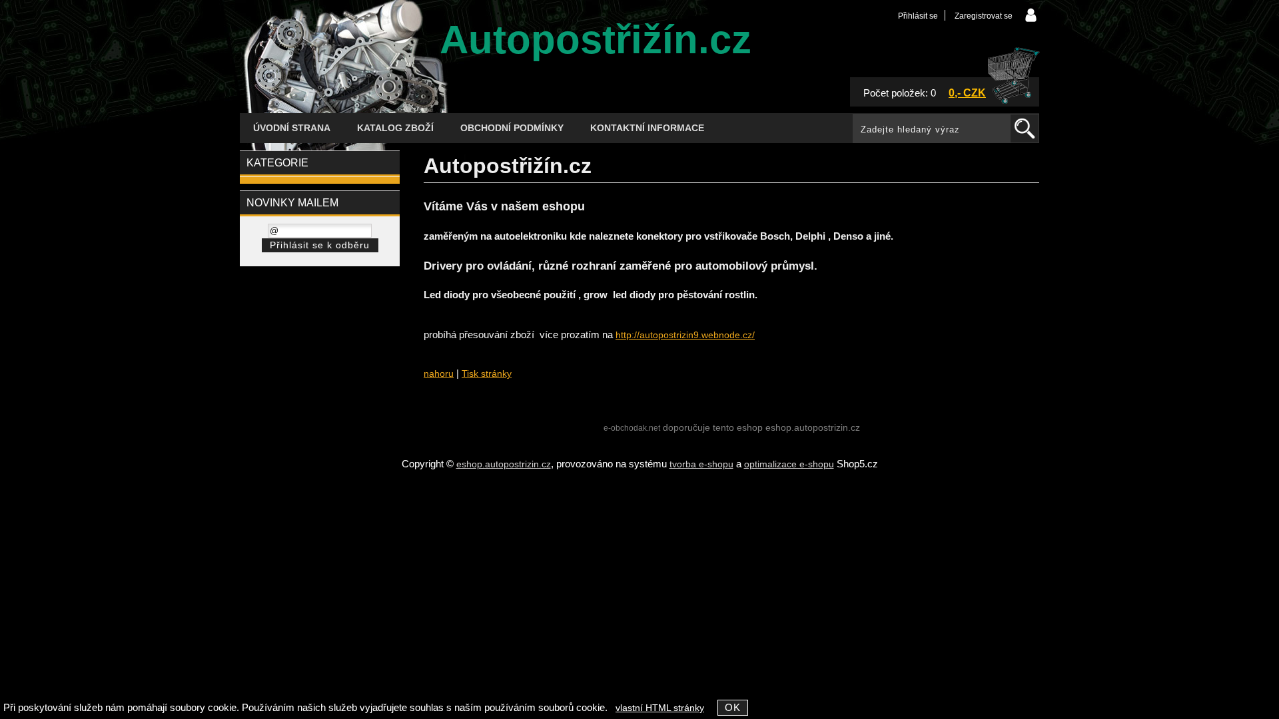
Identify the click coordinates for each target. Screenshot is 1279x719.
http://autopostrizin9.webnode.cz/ (685, 335)
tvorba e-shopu (701, 464)
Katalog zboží (395, 128)
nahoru (439, 374)
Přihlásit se (918, 16)
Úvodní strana (291, 128)
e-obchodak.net (632, 427)
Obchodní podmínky (512, 128)
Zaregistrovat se (984, 16)
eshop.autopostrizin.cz (503, 464)
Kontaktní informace (647, 128)
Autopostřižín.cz (595, 39)
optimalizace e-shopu (789, 464)
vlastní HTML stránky (660, 708)
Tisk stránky (487, 374)
